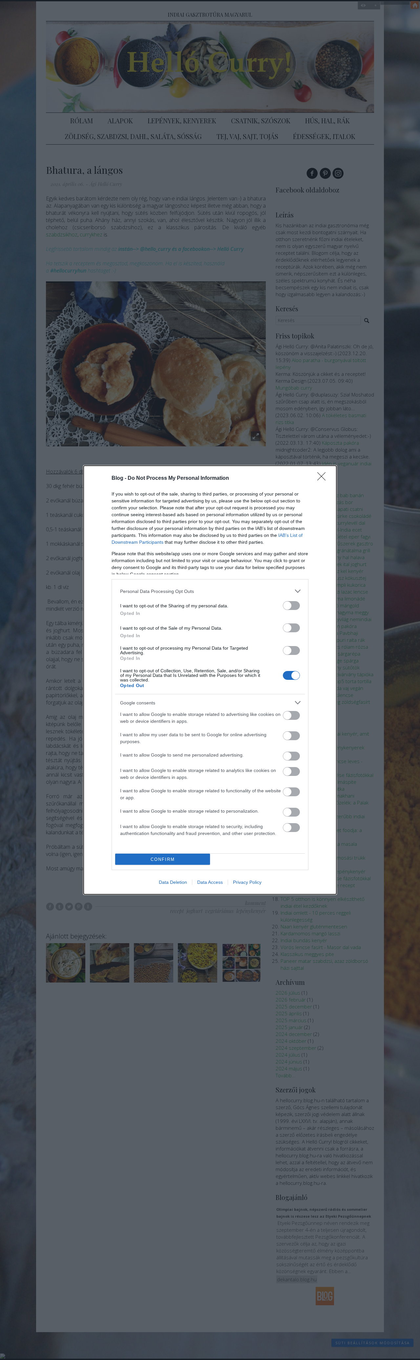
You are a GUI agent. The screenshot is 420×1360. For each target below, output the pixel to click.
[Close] (323, 478)
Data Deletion (173, 882)
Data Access (210, 882)
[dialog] (210, 680)
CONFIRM (163, 859)
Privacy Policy (247, 882)
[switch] (291, 605)
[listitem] (210, 591)
